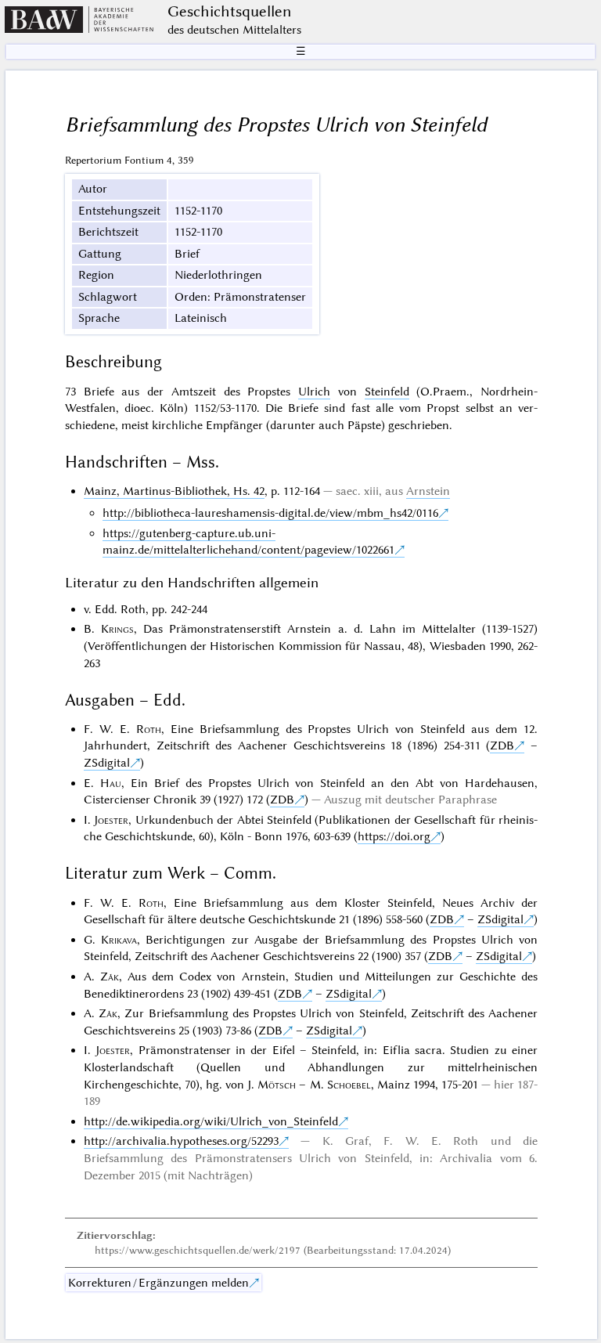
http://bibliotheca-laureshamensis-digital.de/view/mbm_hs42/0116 (270, 513)
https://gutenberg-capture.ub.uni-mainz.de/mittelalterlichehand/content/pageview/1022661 (248, 542)
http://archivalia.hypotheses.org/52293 (181, 1141)
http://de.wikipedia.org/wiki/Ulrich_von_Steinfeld (211, 1121)
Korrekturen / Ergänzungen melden (158, 1283)
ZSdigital (107, 763)
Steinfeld (387, 391)
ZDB (502, 745)
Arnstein (428, 491)
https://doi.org (394, 836)
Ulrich (314, 391)
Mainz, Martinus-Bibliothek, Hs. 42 (174, 491)
